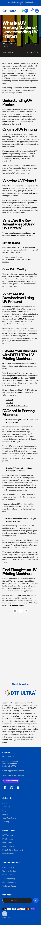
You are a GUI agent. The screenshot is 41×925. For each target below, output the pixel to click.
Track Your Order (9, 818)
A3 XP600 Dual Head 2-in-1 (17, 406)
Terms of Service (9, 871)
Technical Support (9, 886)
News (10, 42)
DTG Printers (7, 839)
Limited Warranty (9, 882)
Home (4, 42)
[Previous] (5, 3)
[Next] (36, 3)
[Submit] (36, 900)
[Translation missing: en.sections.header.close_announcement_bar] (39, 3)
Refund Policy (8, 875)
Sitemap (5, 821)
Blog (4, 810)
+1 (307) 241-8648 (17, 775)
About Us (6, 807)
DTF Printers (7, 835)
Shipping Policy (8, 878)
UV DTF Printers (9, 846)
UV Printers (7, 842)
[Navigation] (37, 11)
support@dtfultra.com (16, 771)
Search (5, 803)
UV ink (22, 117)
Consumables (8, 854)
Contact (5, 814)
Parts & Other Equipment (12, 850)
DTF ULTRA (6, 364)
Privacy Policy (8, 867)
